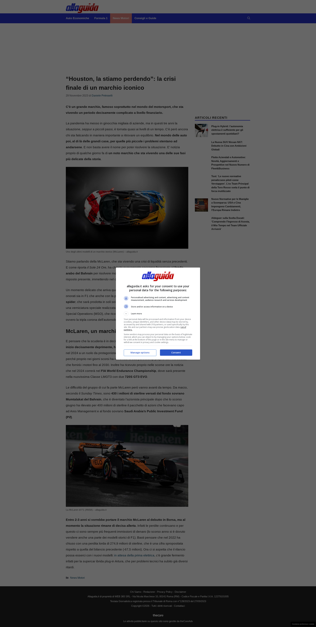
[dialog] (158, 313)
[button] (158, 313)
